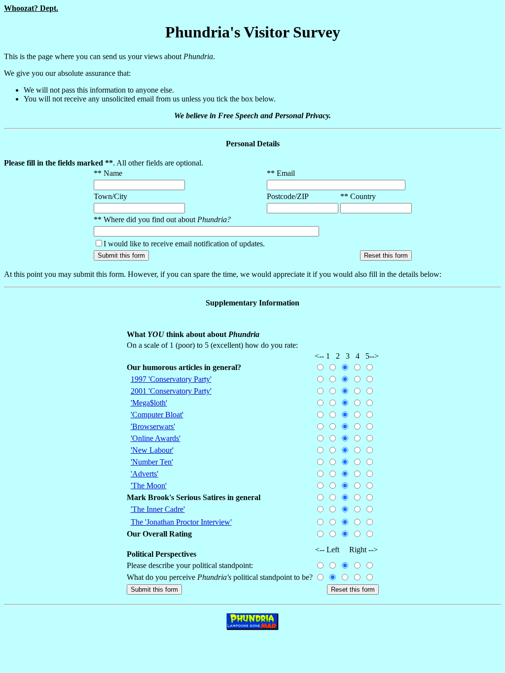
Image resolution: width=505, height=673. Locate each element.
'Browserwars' (153, 426)
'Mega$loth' (149, 403)
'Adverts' (144, 474)
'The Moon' (149, 485)
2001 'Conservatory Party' (171, 391)
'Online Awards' (155, 438)
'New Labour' (152, 450)
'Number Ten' (152, 462)
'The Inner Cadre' (158, 509)
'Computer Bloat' (157, 414)
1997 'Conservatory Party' (171, 379)
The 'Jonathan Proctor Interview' (181, 522)
